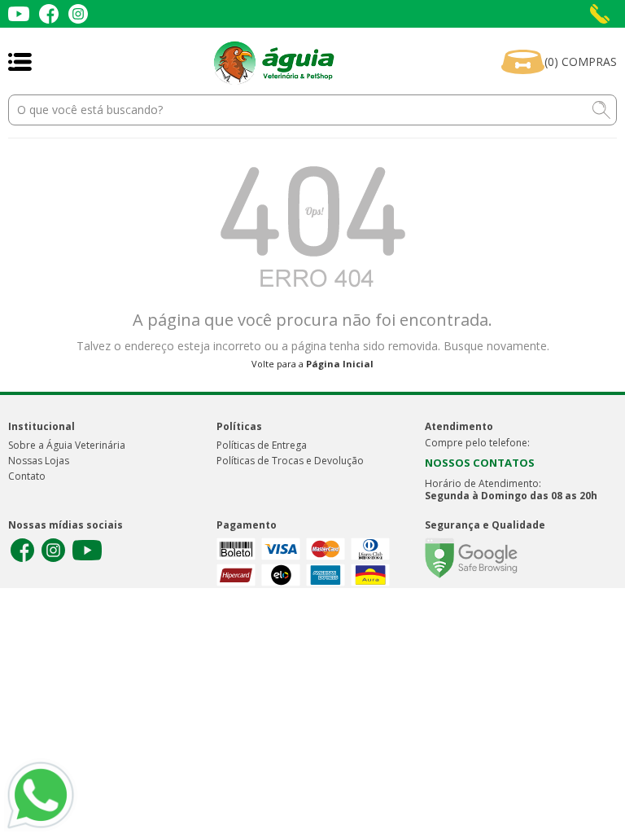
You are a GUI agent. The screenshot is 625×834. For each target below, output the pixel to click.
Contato (27, 476)
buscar (601, 109)
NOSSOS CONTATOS (480, 462)
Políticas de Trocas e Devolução (290, 460)
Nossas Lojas (38, 460)
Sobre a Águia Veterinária (66, 445)
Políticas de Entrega (261, 445)
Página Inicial (340, 364)
